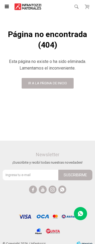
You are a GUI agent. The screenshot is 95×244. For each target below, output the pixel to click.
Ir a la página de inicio (47, 83)
